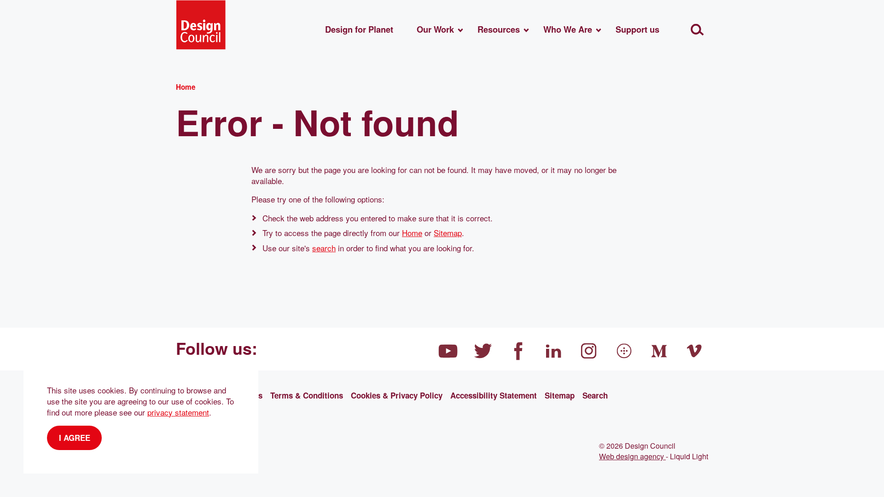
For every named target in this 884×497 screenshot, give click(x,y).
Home (412, 232)
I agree (74, 437)
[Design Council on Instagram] (589, 351)
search (324, 248)
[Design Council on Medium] (659, 351)
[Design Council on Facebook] (518, 351)
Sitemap (448, 232)
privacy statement (178, 412)
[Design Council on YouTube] (448, 351)
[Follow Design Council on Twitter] (483, 351)
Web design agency (632, 456)
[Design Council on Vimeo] (695, 351)
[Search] (697, 29)
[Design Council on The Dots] (624, 351)
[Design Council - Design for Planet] (201, 25)
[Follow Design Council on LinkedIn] (554, 351)
